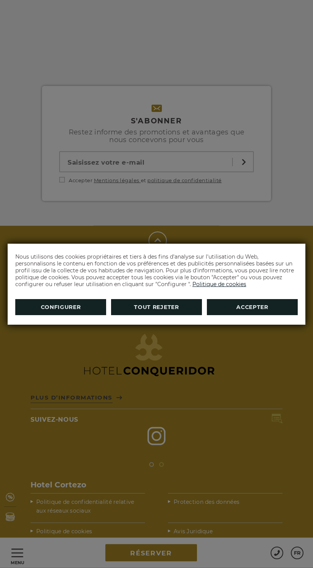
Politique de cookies (219, 284)
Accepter (252, 307)
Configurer (61, 307)
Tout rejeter (156, 307)
